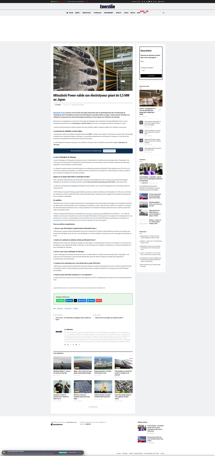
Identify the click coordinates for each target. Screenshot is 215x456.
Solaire (77, 367)
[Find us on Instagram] (146, 1)
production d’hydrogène (93, 213)
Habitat (126, 13)
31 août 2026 (152, 183)
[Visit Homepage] (107, 6)
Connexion (162, 1)
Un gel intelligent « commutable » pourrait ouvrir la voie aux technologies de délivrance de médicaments (151, 179)
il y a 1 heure (57, 375)
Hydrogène (74, 104)
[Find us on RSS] (155, 1)
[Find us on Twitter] (144, 1)
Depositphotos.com (72, 422)
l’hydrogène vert (113, 268)
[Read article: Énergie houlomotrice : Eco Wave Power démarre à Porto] (103, 363)
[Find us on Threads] (153, 1)
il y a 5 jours (118, 377)
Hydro (56, 367)
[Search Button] (163, 13)
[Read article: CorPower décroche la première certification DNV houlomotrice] (103, 386)
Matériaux (143, 173)
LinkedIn (70, 300)
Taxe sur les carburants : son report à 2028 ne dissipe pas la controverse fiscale (152, 132)
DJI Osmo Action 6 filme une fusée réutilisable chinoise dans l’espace (155, 196)
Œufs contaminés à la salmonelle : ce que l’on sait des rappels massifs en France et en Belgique (152, 123)
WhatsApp (61, 300)
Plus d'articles (93, 407)
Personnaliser (72, 452)
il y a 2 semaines (58, 400)
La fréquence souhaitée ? (147, 67)
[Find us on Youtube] (149, 1)
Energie (77, 13)
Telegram (91, 300)
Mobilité (118, 13)
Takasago (75, 308)
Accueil (71, 13)
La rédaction (58, 104)
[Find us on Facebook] (142, 1)
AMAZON (88, 424)
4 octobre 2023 (66, 104)
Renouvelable (87, 13)
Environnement (108, 13)
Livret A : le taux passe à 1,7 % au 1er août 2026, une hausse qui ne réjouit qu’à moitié (147, 111)
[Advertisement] (107, 28)
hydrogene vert (68, 308)
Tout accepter (63, 452)
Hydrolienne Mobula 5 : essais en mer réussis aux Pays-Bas (155, 204)
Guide (139, 13)
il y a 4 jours (98, 375)
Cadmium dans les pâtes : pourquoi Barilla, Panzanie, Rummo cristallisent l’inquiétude (152, 141)
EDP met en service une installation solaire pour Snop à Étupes (82, 396)
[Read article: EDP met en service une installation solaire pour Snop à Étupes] (83, 386)
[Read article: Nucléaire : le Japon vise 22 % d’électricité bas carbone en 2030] (143, 222)
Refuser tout (81, 452)
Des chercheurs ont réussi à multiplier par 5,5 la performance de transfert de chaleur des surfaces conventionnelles (151, 259)
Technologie (97, 13)
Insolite (132, 13)
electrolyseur (60, 308)
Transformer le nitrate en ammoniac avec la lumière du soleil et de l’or (61, 396)
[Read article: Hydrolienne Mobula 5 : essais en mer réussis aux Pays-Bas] (62, 363)
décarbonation (57, 220)
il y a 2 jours (77, 375)
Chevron (74, 186)
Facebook (82, 300)
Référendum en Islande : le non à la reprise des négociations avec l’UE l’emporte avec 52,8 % (150, 248)
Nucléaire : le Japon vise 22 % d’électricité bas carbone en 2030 (155, 221)
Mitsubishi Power (59, 113)
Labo (145, 13)
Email (99, 300)
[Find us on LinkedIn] (151, 1)
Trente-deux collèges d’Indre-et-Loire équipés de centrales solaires (123, 396)
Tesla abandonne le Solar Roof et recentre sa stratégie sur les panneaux (123, 373)
